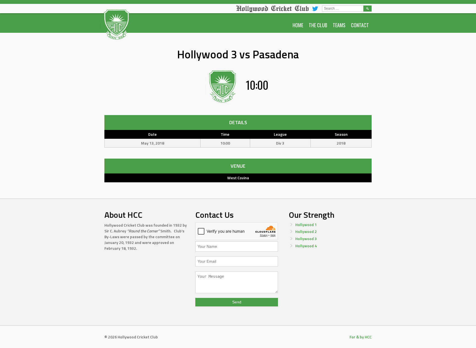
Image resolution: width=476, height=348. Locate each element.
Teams (339, 25)
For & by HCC (361, 337)
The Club (318, 25)
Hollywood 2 (306, 231)
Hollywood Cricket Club (272, 8)
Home (298, 25)
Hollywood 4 (306, 246)
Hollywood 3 (306, 238)
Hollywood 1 (306, 224)
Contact (360, 25)
